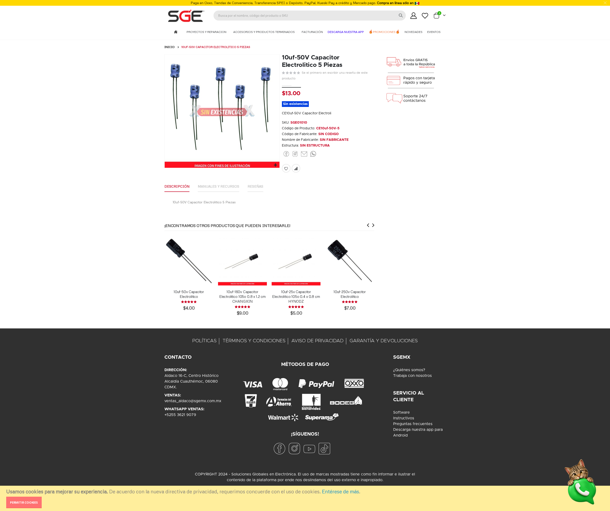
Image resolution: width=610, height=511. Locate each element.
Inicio (169, 47)
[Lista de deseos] (425, 15)
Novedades (413, 32)
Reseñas (255, 186)
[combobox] (310, 16)
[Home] (175, 32)
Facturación (312, 32)
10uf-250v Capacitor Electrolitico (350, 294)
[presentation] (368, 225)
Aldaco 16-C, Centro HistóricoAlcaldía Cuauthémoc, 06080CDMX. (191, 381)
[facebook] (279, 448)
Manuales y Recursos (218, 186)
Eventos (434, 32)
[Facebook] (286, 154)
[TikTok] (324, 448)
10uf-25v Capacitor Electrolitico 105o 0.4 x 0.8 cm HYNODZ (296, 297)
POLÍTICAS (204, 340)
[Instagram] (295, 154)
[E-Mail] (304, 154)
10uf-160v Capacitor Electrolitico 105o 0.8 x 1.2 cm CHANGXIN (242, 297)
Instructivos (403, 418)
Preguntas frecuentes (412, 424)
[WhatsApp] (313, 154)
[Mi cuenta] (413, 15)
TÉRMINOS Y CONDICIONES (254, 340)
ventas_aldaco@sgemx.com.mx (192, 401)
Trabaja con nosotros (412, 376)
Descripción (176, 186)
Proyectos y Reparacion (207, 32)
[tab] (176, 186)
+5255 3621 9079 (180, 415)
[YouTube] (309, 448)
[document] (305, 498)
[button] (275, 165)
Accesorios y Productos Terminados (264, 32)
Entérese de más (340, 491)
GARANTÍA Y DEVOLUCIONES (384, 340)
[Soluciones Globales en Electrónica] (185, 15)
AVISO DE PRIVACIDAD (317, 340)
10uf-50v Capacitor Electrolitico (189, 294)
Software (401, 412)
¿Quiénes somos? (409, 370)
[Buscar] (400, 16)
